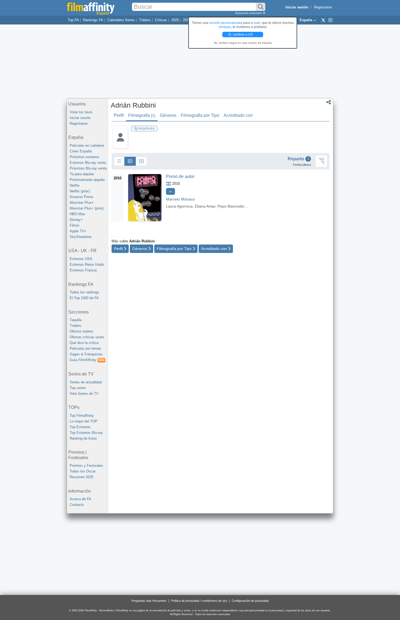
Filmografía (141, 115)
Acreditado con (238, 115)
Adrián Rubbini (133, 105)
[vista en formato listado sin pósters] (119, 161)
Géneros (168, 115)
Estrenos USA (81, 259)
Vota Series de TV (84, 394)
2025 (175, 20)
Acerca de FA (80, 499)
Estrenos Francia (83, 270)
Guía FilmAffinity (87, 360)
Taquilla (76, 320)
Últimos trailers (81, 331)
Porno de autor (180, 176)
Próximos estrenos (84, 157)
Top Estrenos (80, 427)
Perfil (119, 115)
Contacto (77, 505)
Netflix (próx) (80, 191)
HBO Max (77, 214)
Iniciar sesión (80, 118)
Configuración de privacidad (250, 600)
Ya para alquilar (82, 174)
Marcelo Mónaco (180, 199)
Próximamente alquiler (87, 180)
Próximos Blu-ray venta (88, 168)
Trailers (75, 326)
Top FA (73, 20)
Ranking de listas (83, 438)
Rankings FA (93, 20)
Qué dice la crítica (84, 343)
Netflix (75, 185)
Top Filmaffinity (82, 416)
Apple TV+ (78, 231)
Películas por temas (85, 348)
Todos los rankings (84, 292)
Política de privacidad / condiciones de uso (199, 600)
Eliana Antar (205, 206)
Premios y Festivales (86, 466)
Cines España (81, 151)
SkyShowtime (80, 237)
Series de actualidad (86, 382)
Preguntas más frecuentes (149, 600)
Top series (78, 388)
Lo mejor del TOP (83, 421)
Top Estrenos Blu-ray (86, 433)
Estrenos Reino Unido (87, 264)
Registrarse (323, 7)
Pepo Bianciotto (230, 206)
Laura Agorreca (179, 206)
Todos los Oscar (83, 471)
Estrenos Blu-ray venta (88, 163)
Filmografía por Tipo (200, 115)
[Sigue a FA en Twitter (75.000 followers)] (323, 20)
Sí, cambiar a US (241, 34)
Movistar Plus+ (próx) (87, 208)
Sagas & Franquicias (86, 354)
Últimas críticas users (87, 337)
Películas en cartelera (87, 145)
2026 (186, 20)
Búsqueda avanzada (249, 12)
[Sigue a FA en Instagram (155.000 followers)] (330, 20)
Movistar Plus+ (82, 203)
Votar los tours (81, 112)
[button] (328, 102)
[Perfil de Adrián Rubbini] (120, 141)
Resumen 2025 (81, 477)
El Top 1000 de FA (84, 298)
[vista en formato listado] (130, 161)
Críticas (161, 20)
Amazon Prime (81, 197)
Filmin (74, 225)
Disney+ (76, 220)
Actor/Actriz (146, 128)
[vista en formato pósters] (141, 161)
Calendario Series (121, 20)
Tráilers (145, 20)
